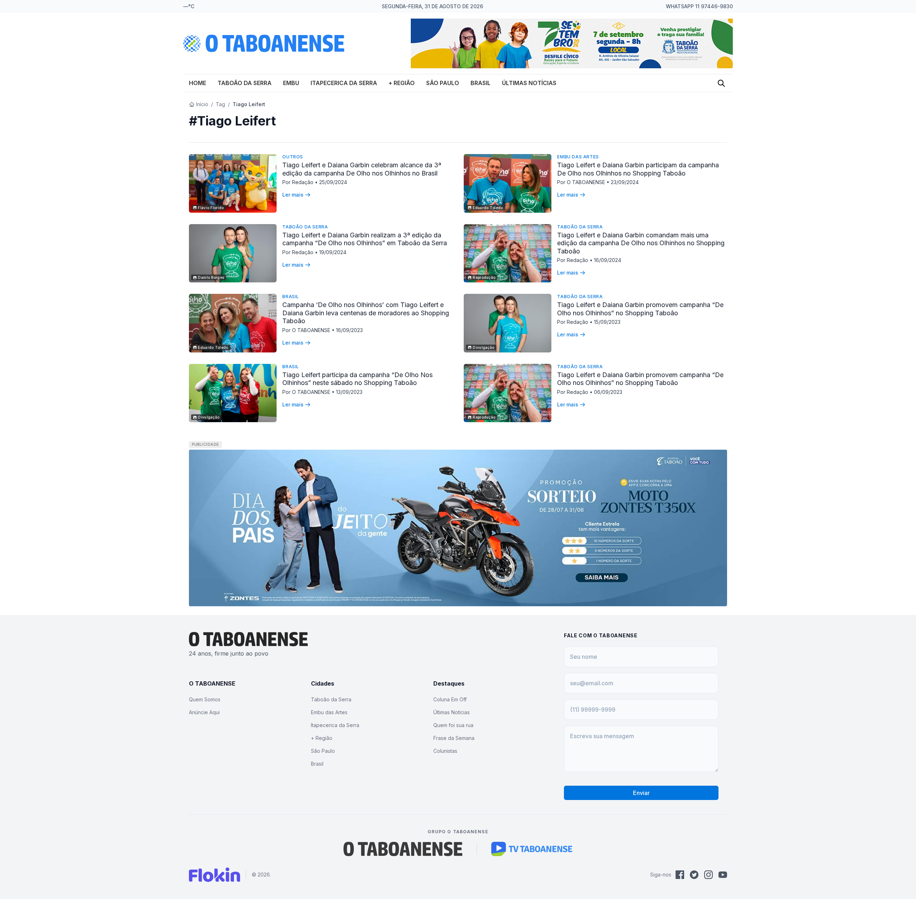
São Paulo (442, 83)
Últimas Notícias (529, 83)
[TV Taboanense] (531, 849)
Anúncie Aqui (204, 712)
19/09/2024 (332, 252)
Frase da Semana (453, 738)
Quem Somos (204, 699)
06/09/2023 (608, 392)
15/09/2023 (607, 322)
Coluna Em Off (450, 699)
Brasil (481, 83)
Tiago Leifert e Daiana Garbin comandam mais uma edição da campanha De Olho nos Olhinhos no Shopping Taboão (641, 243)
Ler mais (292, 195)
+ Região (402, 83)
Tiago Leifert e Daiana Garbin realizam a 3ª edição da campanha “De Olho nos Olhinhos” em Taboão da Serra (364, 239)
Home (197, 83)
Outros (292, 156)
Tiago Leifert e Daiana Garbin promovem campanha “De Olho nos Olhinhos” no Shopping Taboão (640, 309)
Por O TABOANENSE (581, 182)
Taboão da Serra (245, 83)
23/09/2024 (625, 182)
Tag (220, 104)
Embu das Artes (578, 156)
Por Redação (298, 182)
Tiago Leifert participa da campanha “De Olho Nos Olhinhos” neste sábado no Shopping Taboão (357, 379)
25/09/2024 (333, 182)
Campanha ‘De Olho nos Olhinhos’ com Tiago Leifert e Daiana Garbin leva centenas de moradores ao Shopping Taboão (365, 313)
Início (202, 104)
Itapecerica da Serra (344, 83)
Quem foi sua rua (453, 725)
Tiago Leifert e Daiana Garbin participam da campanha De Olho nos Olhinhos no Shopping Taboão (638, 169)
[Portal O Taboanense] (403, 849)
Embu (291, 83)
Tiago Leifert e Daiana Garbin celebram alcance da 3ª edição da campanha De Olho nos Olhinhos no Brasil (361, 169)
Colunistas (445, 751)
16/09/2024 (607, 260)
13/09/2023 (349, 392)
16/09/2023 (349, 330)
